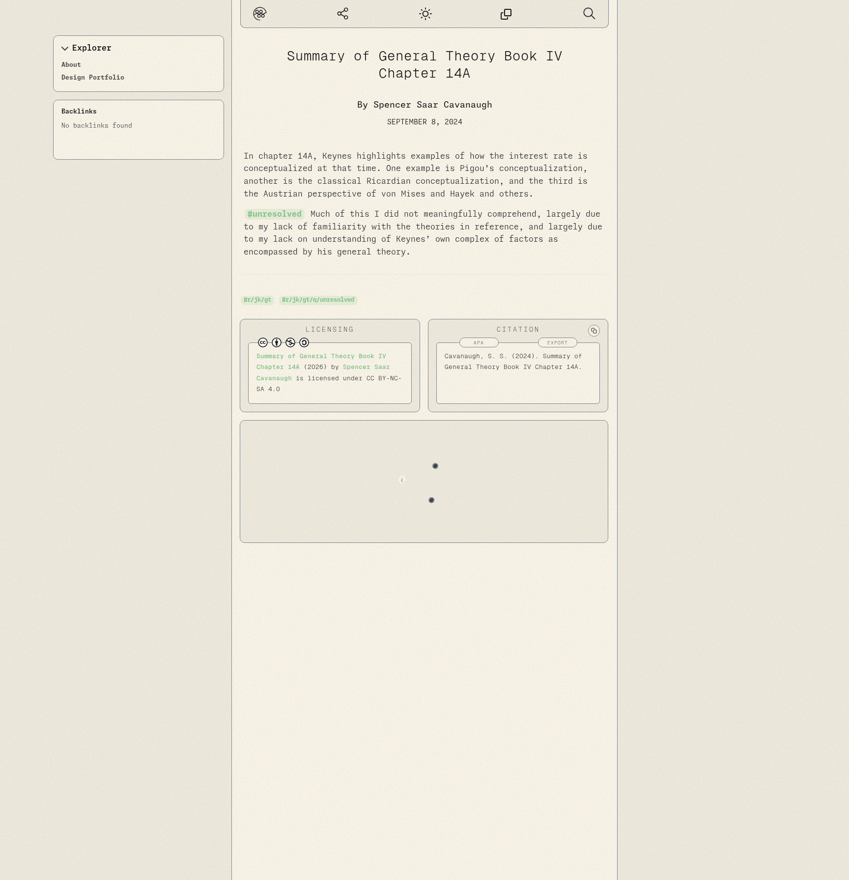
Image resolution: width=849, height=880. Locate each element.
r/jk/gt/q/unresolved (319, 300)
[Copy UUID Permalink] (506, 13)
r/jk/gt (259, 300)
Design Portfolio (92, 78)
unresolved (277, 214)
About (71, 65)
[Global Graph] (342, 14)
